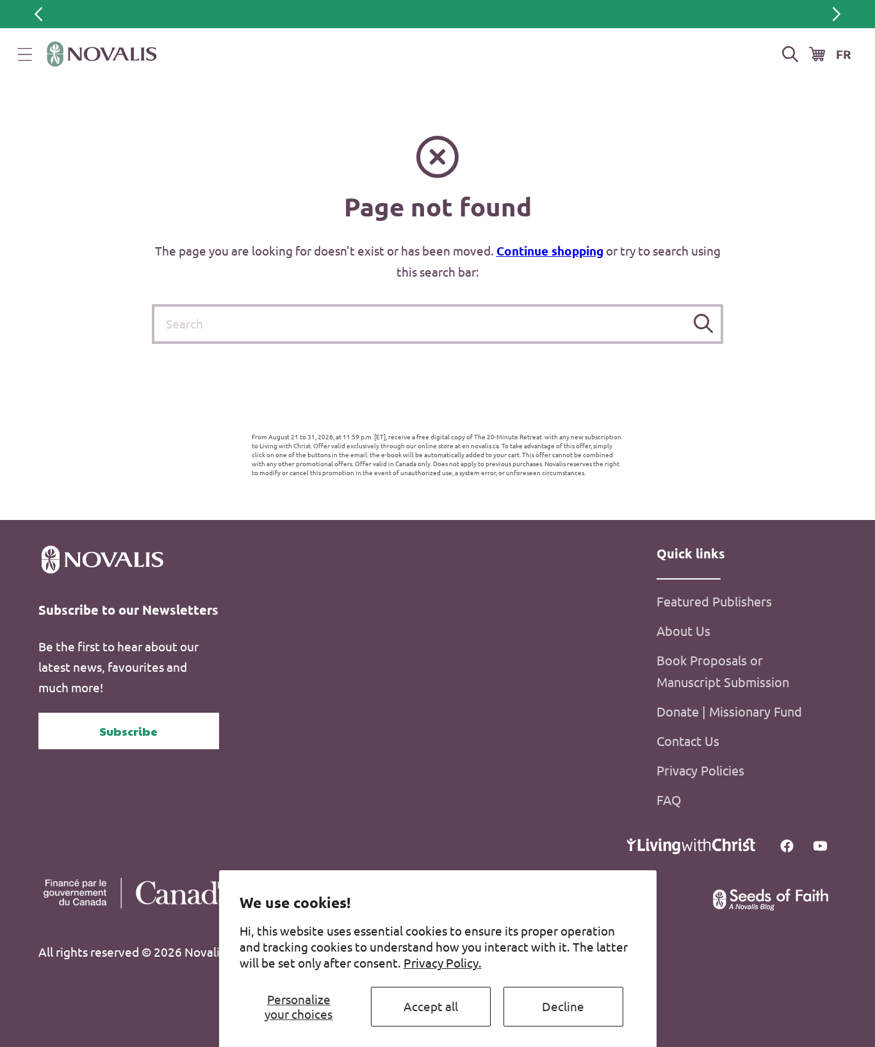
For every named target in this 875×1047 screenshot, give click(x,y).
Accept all (431, 1006)
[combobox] (437, 324)
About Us (683, 630)
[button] (25, 54)
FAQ (669, 799)
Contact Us (688, 741)
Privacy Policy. (443, 962)
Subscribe (128, 731)
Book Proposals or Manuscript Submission (723, 671)
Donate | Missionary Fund (729, 711)
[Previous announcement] (38, 14)
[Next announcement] (836, 14)
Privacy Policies (700, 770)
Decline (563, 1006)
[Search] (704, 324)
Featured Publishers (714, 601)
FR (843, 54)
